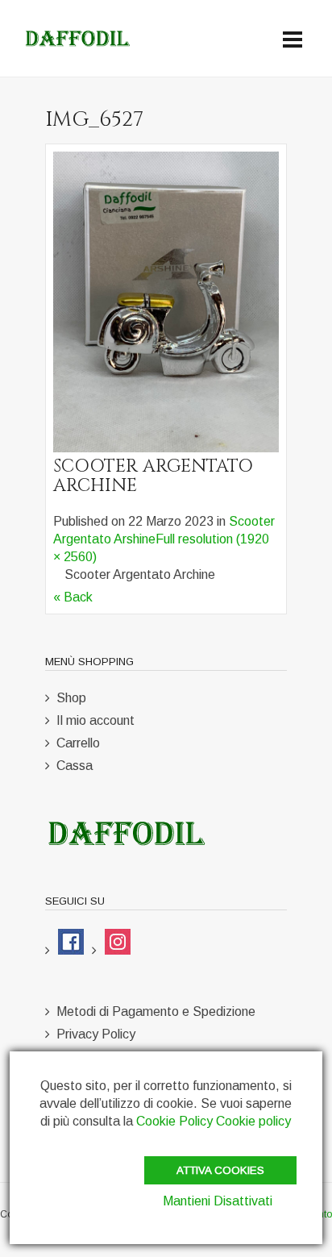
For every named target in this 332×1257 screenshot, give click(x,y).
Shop (71, 698)
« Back (73, 597)
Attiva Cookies (220, 1170)
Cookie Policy (174, 1121)
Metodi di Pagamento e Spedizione (155, 1011)
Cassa (74, 765)
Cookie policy (253, 1121)
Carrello (78, 743)
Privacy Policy (95, 1034)
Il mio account (95, 720)
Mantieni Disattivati (217, 1201)
